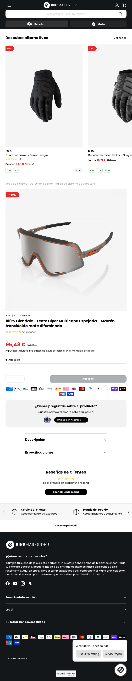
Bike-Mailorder (20, 658)
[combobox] (66, 14)
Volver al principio (66, 525)
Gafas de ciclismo (41, 183)
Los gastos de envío (40, 350)
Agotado (88, 378)
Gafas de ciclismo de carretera (75, 183)
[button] (124, 5)
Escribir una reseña (66, 492)
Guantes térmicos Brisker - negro (27, 155)
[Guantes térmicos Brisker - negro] (44, 95)
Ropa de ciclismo (16, 183)
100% (8, 315)
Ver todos (120, 38)
